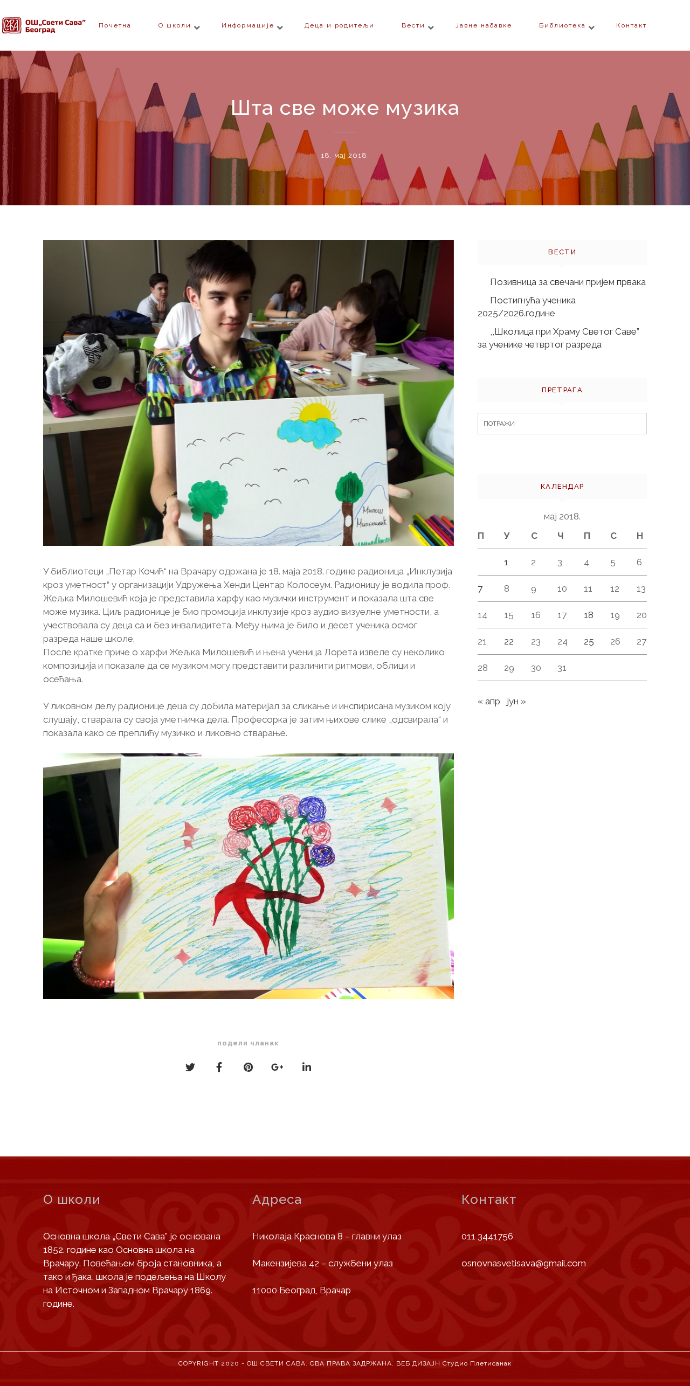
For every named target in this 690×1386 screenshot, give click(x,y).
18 (589, 614)
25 (589, 641)
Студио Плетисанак (477, 1363)
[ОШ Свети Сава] (64, 25)
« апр (489, 701)
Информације (248, 25)
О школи (174, 25)
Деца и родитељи (340, 25)
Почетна (115, 25)
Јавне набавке (484, 25)
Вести (413, 25)
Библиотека (562, 25)
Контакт (631, 25)
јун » (516, 701)
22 (509, 641)
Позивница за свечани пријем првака (568, 281)
